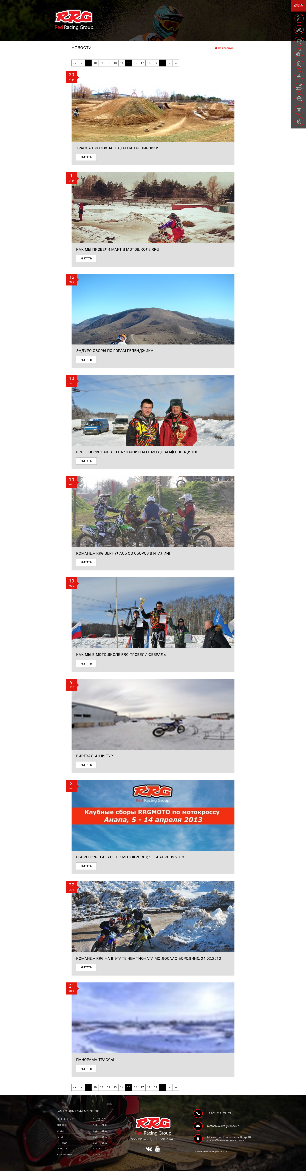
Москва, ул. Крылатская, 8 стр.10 (227, 1138)
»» (175, 63)
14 (121, 63)
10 (95, 63)
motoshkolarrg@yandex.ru (223, 1126)
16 (135, 63)
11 (101, 63)
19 (155, 63)
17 (142, 63)
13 (115, 63)
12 (108, 63)
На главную (225, 48)
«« (74, 63)
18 (149, 63)
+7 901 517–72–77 (219, 1113)
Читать (86, 157)
